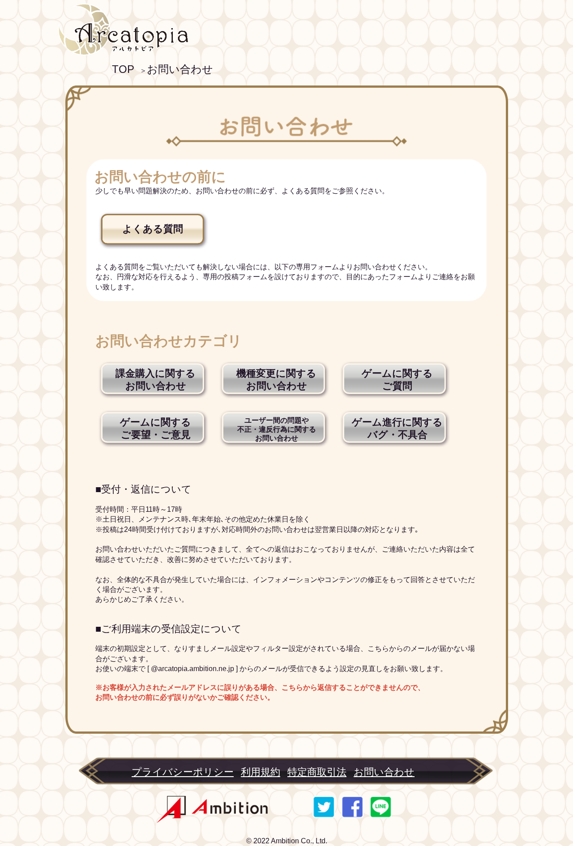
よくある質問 (152, 228)
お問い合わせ (180, 69)
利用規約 (260, 772)
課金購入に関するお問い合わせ (155, 379)
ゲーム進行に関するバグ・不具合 (397, 428)
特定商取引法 (316, 772)
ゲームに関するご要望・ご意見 (155, 428)
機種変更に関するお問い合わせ (276, 379)
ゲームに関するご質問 (397, 379)
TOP (123, 69)
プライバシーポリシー (183, 772)
